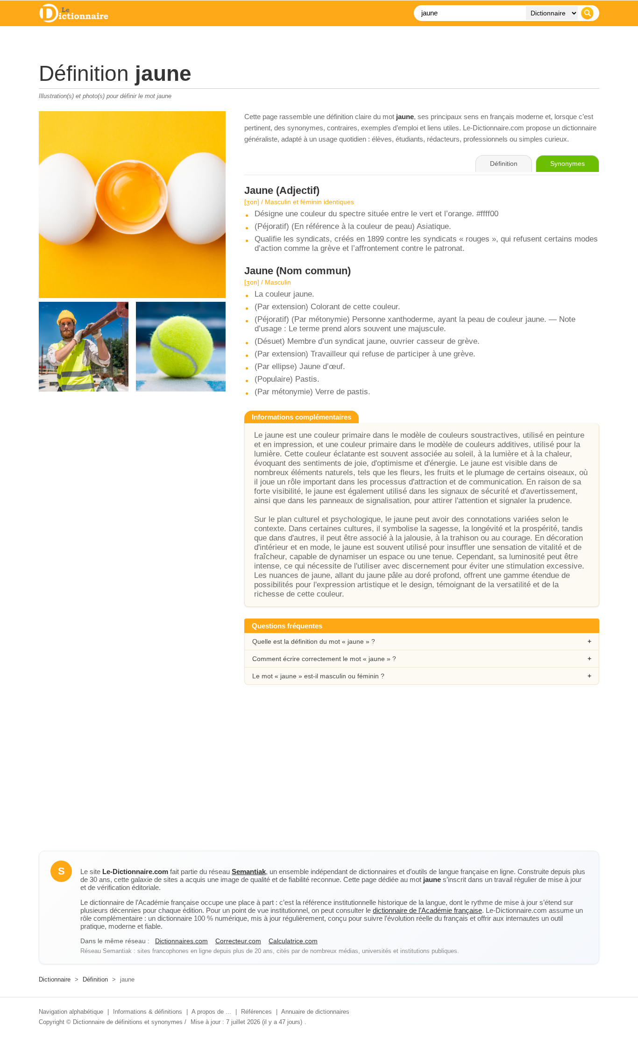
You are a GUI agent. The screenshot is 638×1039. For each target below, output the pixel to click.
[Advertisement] (319, 776)
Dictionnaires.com (181, 941)
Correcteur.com (238, 941)
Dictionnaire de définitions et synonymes (128, 1021)
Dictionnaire (55, 979)
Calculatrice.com (293, 941)
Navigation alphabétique (71, 1011)
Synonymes (567, 163)
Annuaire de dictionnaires (315, 1011)
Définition (95, 979)
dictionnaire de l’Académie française (427, 910)
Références (256, 1011)
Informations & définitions (147, 1011)
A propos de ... (211, 1011)
